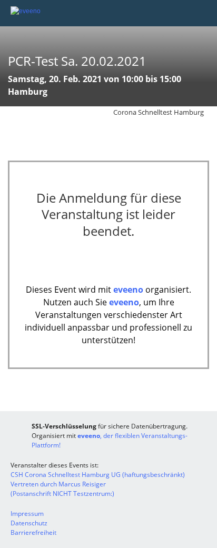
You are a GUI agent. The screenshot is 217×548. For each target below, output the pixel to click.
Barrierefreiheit (33, 532)
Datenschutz (29, 523)
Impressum (27, 513)
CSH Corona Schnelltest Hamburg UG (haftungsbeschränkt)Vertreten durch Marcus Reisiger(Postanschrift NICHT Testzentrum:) (98, 484)
